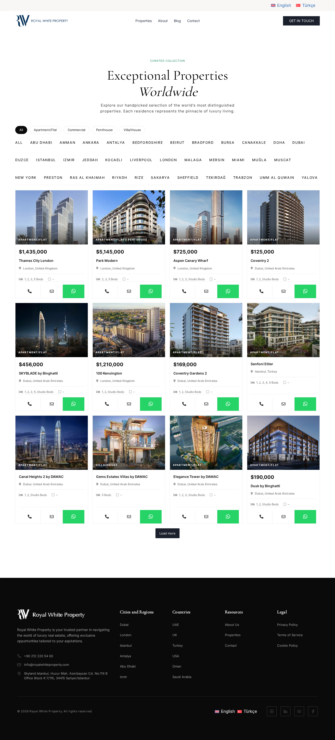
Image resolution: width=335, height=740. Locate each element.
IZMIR (69, 160)
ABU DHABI (41, 142)
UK (174, 635)
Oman (176, 666)
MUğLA (259, 160)
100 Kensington (109, 373)
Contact (193, 21)
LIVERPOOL (141, 160)
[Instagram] (272, 711)
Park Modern (107, 260)
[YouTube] (299, 711)
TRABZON (242, 177)
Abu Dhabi (128, 666)
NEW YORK (26, 177)
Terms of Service (290, 635)
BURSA (228, 142)
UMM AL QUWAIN (277, 177)
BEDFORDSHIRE (147, 142)
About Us (232, 625)
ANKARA (91, 142)
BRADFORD (203, 142)
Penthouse (104, 130)
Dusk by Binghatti (265, 486)
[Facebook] (313, 711)
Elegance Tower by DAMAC (196, 476)
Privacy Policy (287, 625)
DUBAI (298, 142)
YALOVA (310, 177)
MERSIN (217, 160)
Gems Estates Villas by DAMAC (122, 476)
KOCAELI (113, 160)
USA (175, 656)
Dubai (124, 625)
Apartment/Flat (45, 130)
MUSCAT (282, 160)
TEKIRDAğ (216, 177)
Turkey (177, 645)
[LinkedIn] (285, 711)
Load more (167, 533)
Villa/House (132, 130)
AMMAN (67, 142)
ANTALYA (116, 142)
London (125, 635)
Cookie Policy (287, 645)
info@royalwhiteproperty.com (46, 665)
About (163, 21)
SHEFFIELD (188, 177)
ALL (19, 142)
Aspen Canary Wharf (190, 260)
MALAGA (193, 160)
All (21, 130)
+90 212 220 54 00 (38, 656)
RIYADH (119, 177)
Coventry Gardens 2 (190, 373)
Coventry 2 (260, 260)
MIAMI (238, 160)
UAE (175, 625)
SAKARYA (160, 177)
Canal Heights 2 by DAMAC (41, 476)
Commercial (76, 130)
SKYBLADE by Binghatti (38, 373)
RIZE (139, 177)
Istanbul (126, 645)
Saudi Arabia (181, 677)
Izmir (123, 677)
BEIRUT (177, 142)
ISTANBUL (46, 160)
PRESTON (53, 177)
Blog (177, 21)
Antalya (125, 656)
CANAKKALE (254, 142)
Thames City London (36, 260)
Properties (143, 21)
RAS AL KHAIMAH (87, 177)
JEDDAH (90, 160)
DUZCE (22, 160)
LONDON (168, 160)
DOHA (279, 142)
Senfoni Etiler (262, 364)
